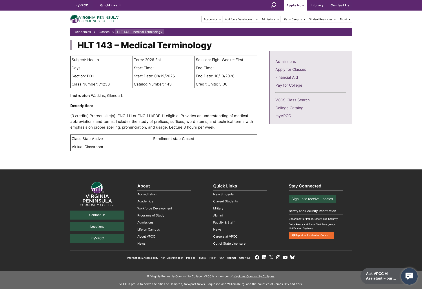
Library (317, 5)
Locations (97, 226)
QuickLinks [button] (108, 5)
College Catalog (289, 108)
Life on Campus (292, 19)
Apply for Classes (290, 69)
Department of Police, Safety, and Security (313, 218)
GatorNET (244, 257)
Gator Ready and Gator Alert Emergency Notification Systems (312, 226)
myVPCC (81, 5)
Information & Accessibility (142, 257)
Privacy (202, 257)
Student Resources (320, 19)
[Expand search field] (273, 5)
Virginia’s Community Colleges (254, 276)
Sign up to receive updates (312, 199)
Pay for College (288, 85)
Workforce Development (239, 19)
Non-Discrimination (172, 257)
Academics (210, 19)
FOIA (221, 257)
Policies (190, 257)
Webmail (231, 257)
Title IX (212, 257)
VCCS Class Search (292, 100)
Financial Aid (286, 77)
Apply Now (295, 5)
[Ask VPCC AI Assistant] (409, 276)
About (343, 19)
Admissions (268, 19)
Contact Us (340, 5)
